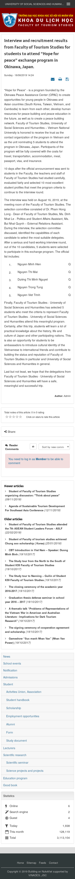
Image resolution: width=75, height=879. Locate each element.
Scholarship (13, 708)
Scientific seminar (17, 762)
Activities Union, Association (23, 692)
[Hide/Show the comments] (33, 446)
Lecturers (9, 748)
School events (12, 663)
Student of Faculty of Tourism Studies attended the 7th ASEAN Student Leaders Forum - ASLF (36, 526)
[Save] (68, 79)
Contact (53, 863)
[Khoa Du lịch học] (37, 20)
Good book (10, 785)
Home (20, 863)
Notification (10, 670)
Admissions (10, 677)
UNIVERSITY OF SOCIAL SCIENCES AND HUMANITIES (34, 4)
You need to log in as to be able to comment (35, 461)
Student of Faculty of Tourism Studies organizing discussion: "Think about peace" (32, 493)
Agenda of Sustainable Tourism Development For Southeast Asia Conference (35, 508)
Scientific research (14, 755)
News (6, 656)
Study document (16, 740)
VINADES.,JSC (37, 875)
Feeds (42, 863)
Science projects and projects (24, 771)
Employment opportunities (22, 716)
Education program (15, 778)
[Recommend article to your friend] (53, 79)
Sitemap (31, 863)
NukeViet (47, 871)
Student (8, 684)
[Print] (60, 79)
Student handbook (17, 700)
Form (9, 732)
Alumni (10, 724)
